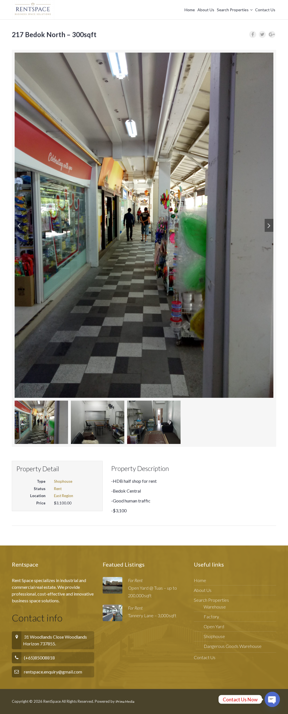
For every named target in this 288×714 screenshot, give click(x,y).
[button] (19, 225)
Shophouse (63, 481)
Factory (211, 616)
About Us (205, 9)
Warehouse (215, 606)
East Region (63, 495)
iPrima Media (125, 701)
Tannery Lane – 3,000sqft (152, 615)
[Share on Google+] (271, 34)
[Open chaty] (272, 694)
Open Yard (214, 626)
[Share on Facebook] (252, 34)
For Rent (135, 580)
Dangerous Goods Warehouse (233, 646)
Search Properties (233, 9)
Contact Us (265, 9)
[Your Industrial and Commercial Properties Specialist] (33, 10)
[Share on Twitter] (262, 34)
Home (189, 9)
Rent (58, 488)
